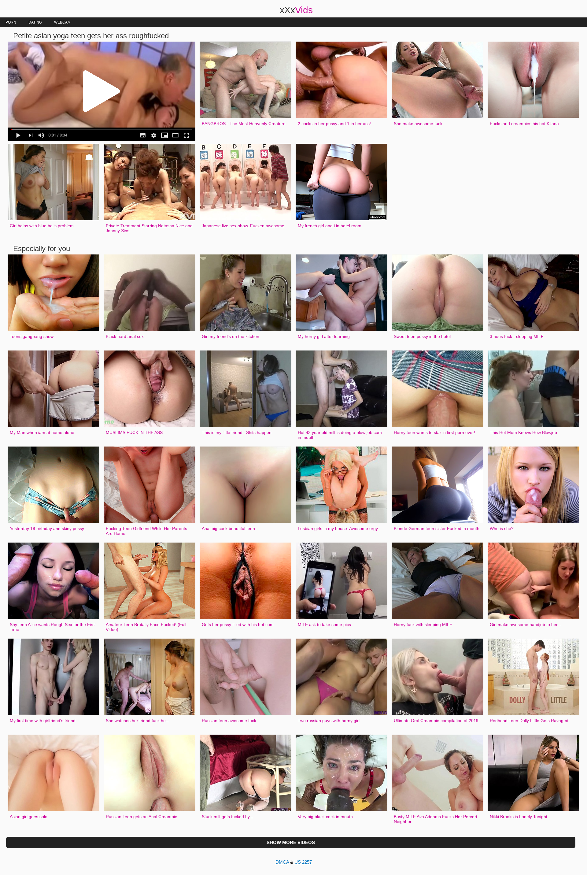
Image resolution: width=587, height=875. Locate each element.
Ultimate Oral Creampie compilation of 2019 (436, 720)
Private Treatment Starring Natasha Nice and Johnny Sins (149, 228)
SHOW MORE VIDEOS (291, 842)
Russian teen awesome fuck (229, 720)
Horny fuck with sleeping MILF (423, 624)
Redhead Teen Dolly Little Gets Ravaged (529, 720)
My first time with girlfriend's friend (43, 720)
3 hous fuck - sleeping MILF (517, 336)
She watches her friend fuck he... (137, 720)
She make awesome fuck (418, 123)
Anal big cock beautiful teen (228, 528)
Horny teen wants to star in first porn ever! (434, 432)
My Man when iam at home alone (42, 432)
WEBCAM (62, 22)
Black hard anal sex (125, 336)
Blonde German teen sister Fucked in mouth (436, 528)
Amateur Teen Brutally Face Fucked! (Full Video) (146, 627)
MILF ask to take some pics (324, 624)
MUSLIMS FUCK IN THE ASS (134, 432)
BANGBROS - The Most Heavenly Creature (244, 123)
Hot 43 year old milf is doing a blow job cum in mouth (340, 435)
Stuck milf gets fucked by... (227, 816)
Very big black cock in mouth (325, 816)
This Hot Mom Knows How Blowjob (523, 432)
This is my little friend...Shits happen (236, 432)
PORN (11, 22)
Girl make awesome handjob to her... (525, 624)
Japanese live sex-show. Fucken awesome (243, 225)
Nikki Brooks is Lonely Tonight (518, 816)
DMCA (282, 862)
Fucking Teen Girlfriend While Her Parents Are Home (146, 531)
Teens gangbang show (32, 336)
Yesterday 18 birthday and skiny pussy (47, 528)
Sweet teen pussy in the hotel (422, 336)
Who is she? (502, 528)
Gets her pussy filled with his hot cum (238, 624)
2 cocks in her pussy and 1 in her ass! (334, 123)
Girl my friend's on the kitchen (230, 336)
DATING (35, 22)
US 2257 (303, 862)
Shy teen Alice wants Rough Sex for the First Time (53, 627)
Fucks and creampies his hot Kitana (524, 123)
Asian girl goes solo (28, 816)
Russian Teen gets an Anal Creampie (141, 816)
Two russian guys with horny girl (329, 720)
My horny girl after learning (324, 336)
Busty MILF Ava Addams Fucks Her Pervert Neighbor (435, 819)
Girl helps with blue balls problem (42, 225)
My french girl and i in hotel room (329, 225)
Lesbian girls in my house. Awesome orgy (338, 528)
